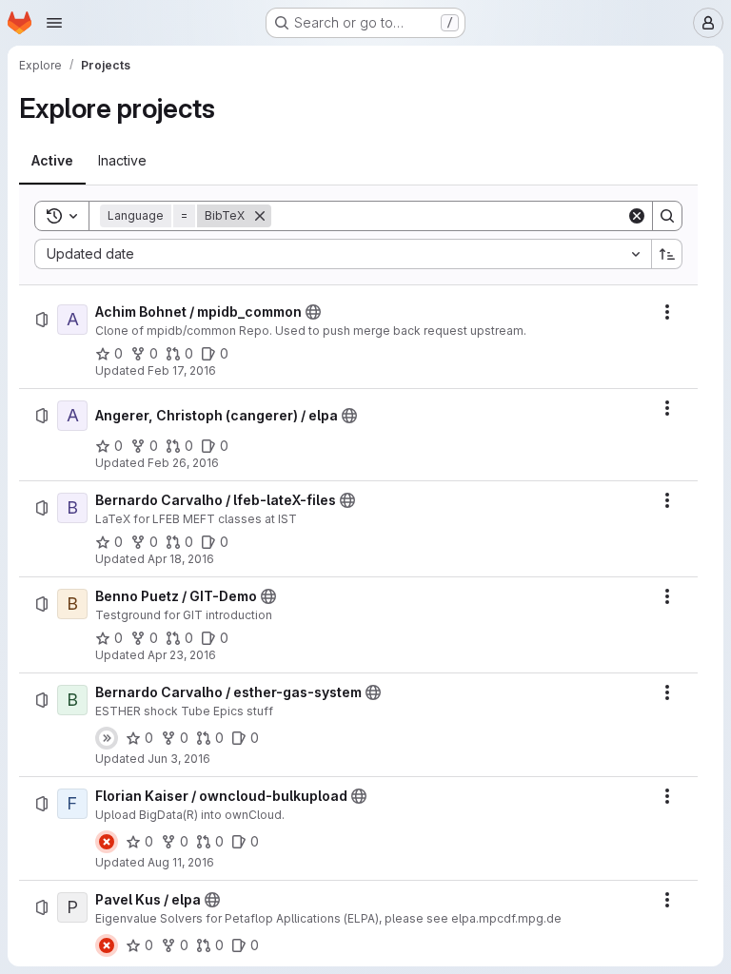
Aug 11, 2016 (181, 862)
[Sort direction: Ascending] (667, 254)
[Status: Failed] (106, 841)
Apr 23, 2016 (182, 655)
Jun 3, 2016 (179, 758)
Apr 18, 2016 (181, 559)
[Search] (667, 216)
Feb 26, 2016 (183, 463)
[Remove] (259, 216)
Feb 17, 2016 (182, 370)
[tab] (52, 161)
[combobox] (342, 254)
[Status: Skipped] (106, 738)
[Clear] (636, 216)
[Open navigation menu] (54, 23)
